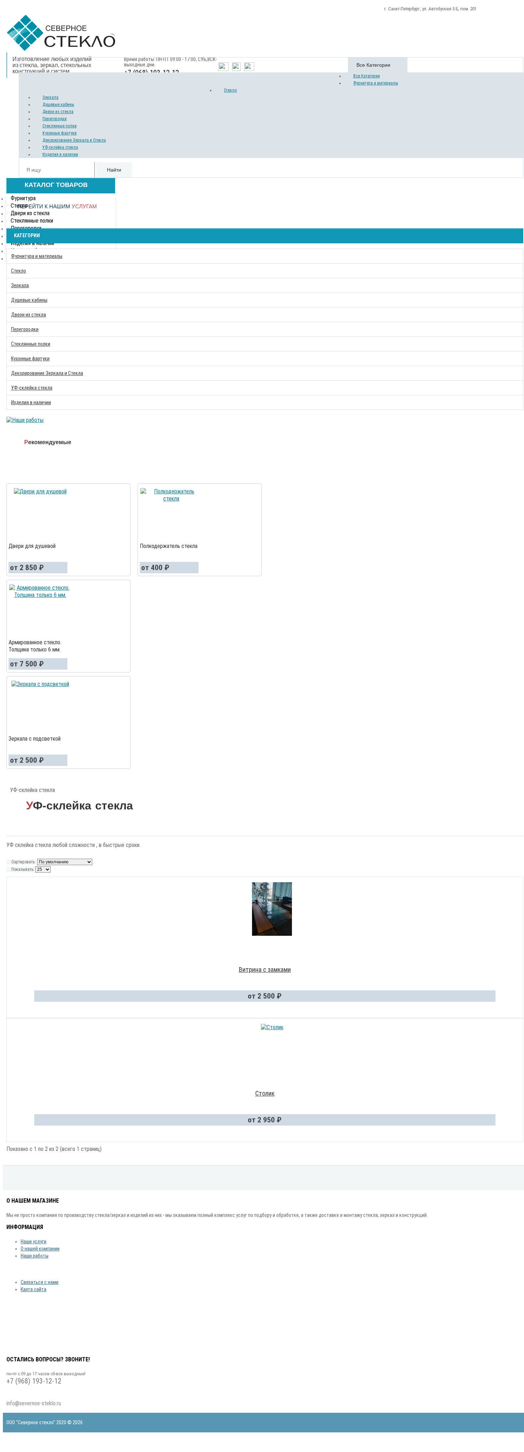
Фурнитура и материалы (375, 83)
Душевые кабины (58, 104)
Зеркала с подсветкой (35, 738)
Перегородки (54, 118)
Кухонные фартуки (59, 133)
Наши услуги (33, 1241)
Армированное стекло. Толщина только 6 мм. (35, 646)
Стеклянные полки (59, 125)
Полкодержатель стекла (168, 546)
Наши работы (34, 1256)
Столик (264, 1093)
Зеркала (50, 97)
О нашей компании (40, 1249)
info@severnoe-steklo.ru (33, 1403)
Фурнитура (23, 198)
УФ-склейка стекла (60, 147)
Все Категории (366, 75)
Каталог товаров (55, 184)
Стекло (230, 90)
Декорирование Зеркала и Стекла (74, 140)
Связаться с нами (39, 1282)
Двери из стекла (57, 111)
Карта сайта (33, 1289)
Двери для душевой (32, 546)
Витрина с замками (265, 969)
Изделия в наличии (60, 154)
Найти (114, 170)
